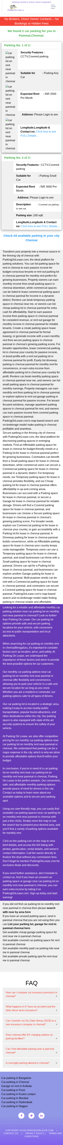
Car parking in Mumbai (14, 1098)
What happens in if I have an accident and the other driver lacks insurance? (30, 1008)
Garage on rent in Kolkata (16, 1086)
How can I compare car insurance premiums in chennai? (31, 994)
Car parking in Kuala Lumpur (18, 1094)
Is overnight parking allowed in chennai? (27, 1062)
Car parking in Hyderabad (16, 1102)
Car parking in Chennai (15, 1082)
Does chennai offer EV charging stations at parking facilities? (29, 1036)
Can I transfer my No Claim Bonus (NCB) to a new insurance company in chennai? (31, 1022)
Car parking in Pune (13, 1090)
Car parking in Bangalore (16, 1078)
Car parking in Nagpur (14, 1106)
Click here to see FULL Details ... (40, 226)
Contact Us (11, 1133)
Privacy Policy (35, 1133)
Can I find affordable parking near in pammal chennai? (30, 1050)
